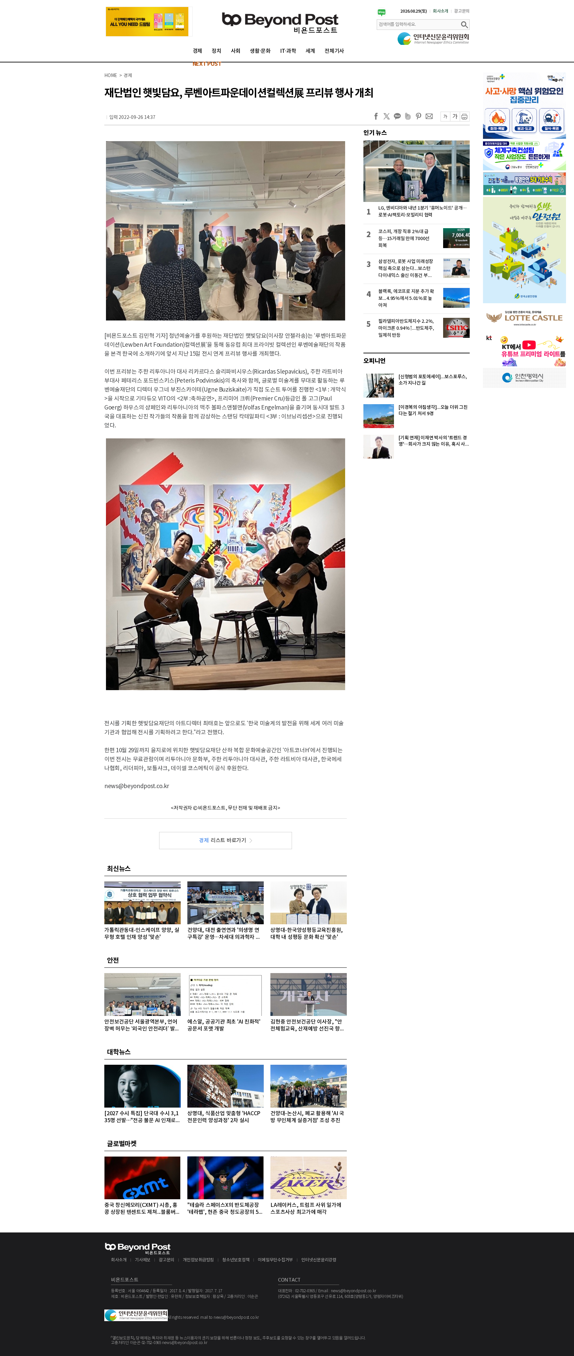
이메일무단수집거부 (275, 1260)
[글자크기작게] (445, 117)
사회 (236, 51)
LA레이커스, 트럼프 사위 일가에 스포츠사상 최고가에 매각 (305, 1208)
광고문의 (462, 11)
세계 (311, 51)
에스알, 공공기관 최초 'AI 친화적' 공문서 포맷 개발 (223, 1025)
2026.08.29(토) (413, 11)
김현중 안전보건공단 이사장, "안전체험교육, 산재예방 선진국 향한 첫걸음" (307, 1026)
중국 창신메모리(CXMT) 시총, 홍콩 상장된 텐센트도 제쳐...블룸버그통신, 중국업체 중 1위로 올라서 (142, 1209)
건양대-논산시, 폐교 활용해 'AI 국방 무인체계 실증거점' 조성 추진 (307, 1117)
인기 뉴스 (375, 132)
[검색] (464, 25)
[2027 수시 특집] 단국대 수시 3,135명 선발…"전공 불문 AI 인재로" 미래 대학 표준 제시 (141, 1117)
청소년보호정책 (235, 1260)
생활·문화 (260, 51)
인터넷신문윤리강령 (318, 1260)
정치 (217, 51)
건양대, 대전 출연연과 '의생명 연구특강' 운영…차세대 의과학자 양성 (224, 934)
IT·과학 (288, 51)
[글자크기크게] (455, 117)
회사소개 (440, 11)
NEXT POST (207, 64)
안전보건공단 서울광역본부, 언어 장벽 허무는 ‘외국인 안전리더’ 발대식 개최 (142, 1026)
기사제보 (142, 1260)
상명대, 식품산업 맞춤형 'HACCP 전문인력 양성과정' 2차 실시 (223, 1117)
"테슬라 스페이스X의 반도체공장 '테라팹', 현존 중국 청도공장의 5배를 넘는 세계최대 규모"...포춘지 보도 (225, 1209)
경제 (198, 51)
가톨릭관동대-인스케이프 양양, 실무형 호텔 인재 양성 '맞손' (141, 933)
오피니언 (374, 361)
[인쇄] (465, 117)
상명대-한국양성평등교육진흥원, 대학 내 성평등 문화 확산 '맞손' (306, 933)
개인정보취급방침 (198, 1260)
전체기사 (334, 51)
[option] (149, 22)
